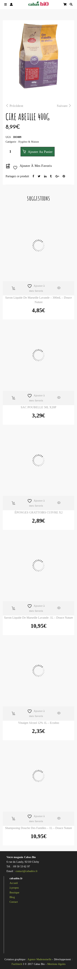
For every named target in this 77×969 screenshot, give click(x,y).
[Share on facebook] (34, 176)
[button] (13, 288)
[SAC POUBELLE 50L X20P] (38, 355)
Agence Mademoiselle (39, 959)
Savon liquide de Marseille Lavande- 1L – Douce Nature (38, 617)
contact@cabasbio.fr (27, 871)
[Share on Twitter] (39, 176)
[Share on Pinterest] (64, 176)
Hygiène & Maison (28, 141)
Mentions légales (56, 964)
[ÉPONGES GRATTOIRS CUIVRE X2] (38, 460)
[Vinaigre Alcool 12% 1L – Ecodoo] (38, 670)
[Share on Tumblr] (51, 176)
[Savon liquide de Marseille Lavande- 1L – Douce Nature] (38, 565)
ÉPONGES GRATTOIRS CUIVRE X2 (39, 512)
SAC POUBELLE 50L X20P (38, 407)
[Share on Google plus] (58, 176)
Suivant (62, 106)
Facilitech (17, 964)
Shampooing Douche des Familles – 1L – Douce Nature (38, 828)
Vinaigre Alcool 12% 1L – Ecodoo (38, 722)
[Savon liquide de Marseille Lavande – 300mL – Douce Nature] (38, 245)
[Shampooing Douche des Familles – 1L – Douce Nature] (38, 776)
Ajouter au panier (40, 152)
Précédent (16, 106)
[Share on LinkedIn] (45, 176)
